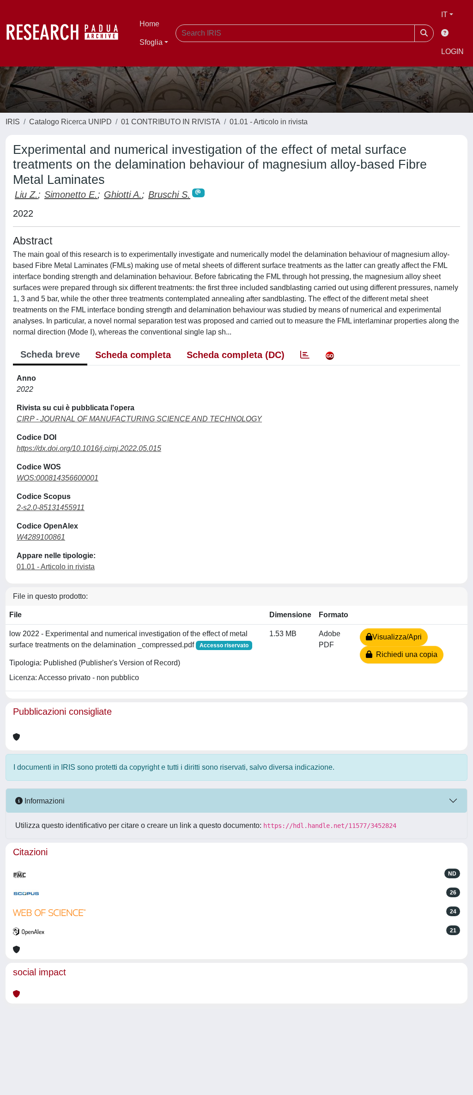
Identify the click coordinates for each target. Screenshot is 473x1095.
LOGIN (452, 51)
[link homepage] (67, 33)
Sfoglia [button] (151, 42)
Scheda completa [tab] (133, 355)
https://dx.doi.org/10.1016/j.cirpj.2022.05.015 (89, 448)
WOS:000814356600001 (57, 478)
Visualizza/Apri (397, 637)
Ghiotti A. (123, 194)
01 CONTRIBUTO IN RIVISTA (170, 122)
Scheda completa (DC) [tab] (236, 355)
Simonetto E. (70, 194)
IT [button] (444, 14)
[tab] (304, 355)
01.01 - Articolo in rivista (269, 122)
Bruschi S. (169, 194)
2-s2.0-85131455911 (51, 507)
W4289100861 (41, 537)
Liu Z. (26, 194)
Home (149, 24)
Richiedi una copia (404, 654)
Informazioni (44, 801)
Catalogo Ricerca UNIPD (70, 122)
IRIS (13, 122)
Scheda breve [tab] (50, 354)
